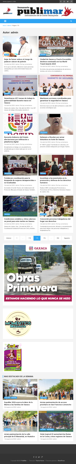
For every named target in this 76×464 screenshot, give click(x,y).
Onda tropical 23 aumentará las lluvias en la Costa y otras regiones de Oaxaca (56, 435)
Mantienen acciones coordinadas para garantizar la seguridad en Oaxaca (55, 99)
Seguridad (44, 93)
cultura (7, 397)
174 (29, 238)
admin (17, 64)
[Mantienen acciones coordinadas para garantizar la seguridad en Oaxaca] (56, 85)
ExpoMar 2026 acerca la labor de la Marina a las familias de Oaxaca (18, 403)
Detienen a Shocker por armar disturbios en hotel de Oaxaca (52, 138)
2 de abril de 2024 (9, 224)
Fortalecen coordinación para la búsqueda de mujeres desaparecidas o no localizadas (20, 180)
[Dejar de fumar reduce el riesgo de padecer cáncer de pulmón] (20, 46)
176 (44, 238)
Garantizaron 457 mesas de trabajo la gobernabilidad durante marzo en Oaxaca (19, 100)
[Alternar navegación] (5, 21)
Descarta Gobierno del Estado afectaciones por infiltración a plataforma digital (16, 139)
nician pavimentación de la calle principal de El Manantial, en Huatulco (19, 435)
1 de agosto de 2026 (46, 407)
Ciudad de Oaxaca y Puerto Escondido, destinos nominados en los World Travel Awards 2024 (55, 61)
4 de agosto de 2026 (10, 407)
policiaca (44, 132)
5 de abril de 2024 (9, 64)
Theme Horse (40, 460)
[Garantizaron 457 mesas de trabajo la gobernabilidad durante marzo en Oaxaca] (20, 85)
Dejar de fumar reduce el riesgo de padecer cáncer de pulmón (18, 60)
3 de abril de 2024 (9, 185)
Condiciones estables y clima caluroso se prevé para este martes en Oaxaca (20, 220)
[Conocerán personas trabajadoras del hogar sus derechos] (56, 206)
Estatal (43, 54)
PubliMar (24, 460)
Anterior (8, 238)
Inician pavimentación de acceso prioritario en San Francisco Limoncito (55, 403)
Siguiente (67, 238)
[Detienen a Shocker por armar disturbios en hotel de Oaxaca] (56, 124)
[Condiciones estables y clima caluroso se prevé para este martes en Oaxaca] (20, 206)
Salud (6, 54)
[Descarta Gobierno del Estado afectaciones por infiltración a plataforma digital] (20, 124)
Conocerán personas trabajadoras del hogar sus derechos (55, 220)
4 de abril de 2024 (45, 142)
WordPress (61, 460)
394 (58, 238)
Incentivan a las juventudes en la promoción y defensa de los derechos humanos (55, 180)
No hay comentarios (26, 64)
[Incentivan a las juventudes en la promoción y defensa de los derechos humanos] (56, 165)
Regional (43, 397)
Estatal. (7, 93)
